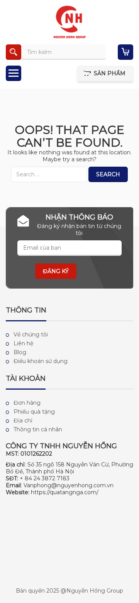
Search (108, 174)
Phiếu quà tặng (34, 411)
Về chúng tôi (31, 334)
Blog (20, 352)
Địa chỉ (23, 420)
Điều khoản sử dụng (41, 361)
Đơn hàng (27, 402)
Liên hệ (23, 343)
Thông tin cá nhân (38, 429)
